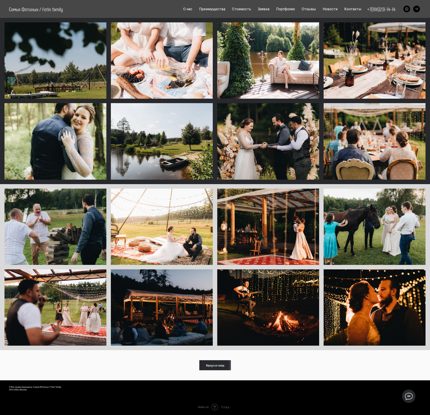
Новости (330, 9)
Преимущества (212, 9)
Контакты (352, 9)
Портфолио (285, 9)
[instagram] (406, 9)
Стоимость (241, 9)
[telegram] (416, 9)
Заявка (263, 9)
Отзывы (309, 9)
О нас (187, 9)
